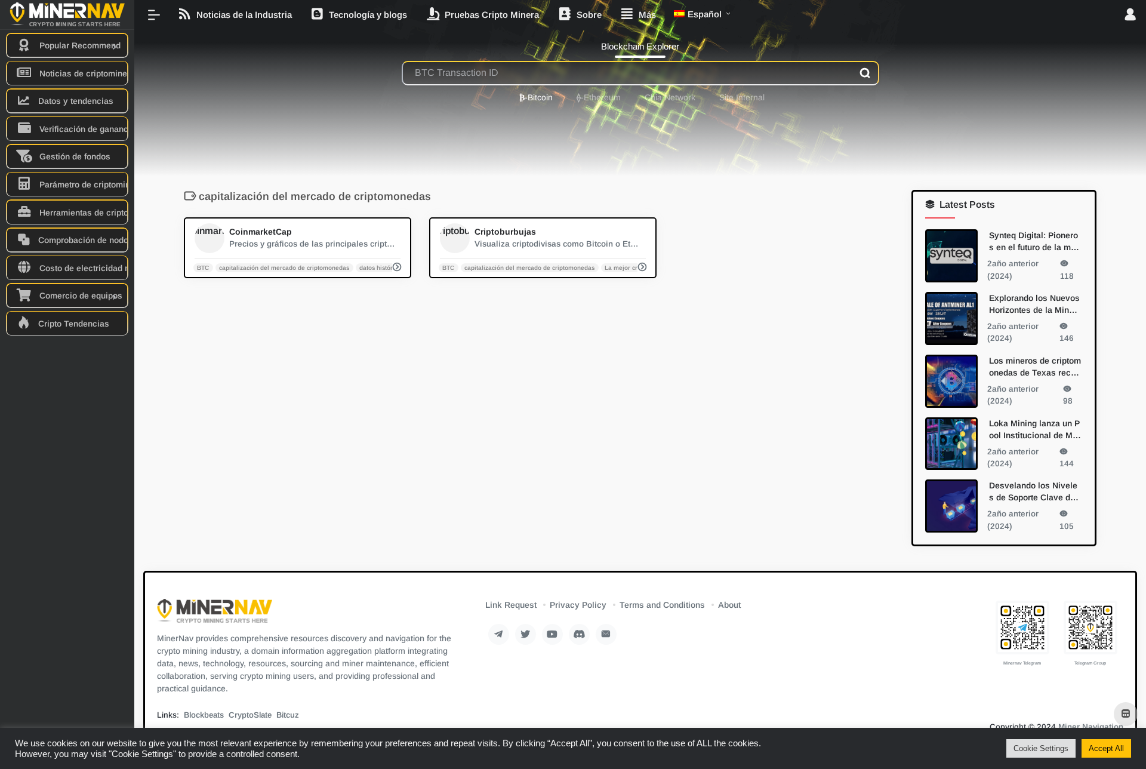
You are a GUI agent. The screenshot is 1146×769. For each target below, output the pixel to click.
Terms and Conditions (662, 605)
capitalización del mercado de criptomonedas (284, 267)
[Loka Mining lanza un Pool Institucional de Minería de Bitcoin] (951, 443)
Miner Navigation (1090, 726)
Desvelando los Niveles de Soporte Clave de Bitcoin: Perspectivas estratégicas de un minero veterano (1035, 492)
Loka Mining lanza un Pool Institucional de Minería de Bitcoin (1034, 429)
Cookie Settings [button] (1040, 748)
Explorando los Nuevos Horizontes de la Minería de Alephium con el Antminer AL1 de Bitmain (1034, 304)
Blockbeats (203, 714)
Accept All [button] (1106, 748)
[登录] (1130, 15)
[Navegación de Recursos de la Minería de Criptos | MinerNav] (214, 615)
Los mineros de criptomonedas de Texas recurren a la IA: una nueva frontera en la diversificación (1035, 366)
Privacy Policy (578, 605)
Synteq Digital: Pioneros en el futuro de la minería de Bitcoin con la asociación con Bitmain (1034, 241)
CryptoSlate (250, 714)
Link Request (511, 605)
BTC (203, 267)
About (729, 605)
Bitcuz (287, 714)
